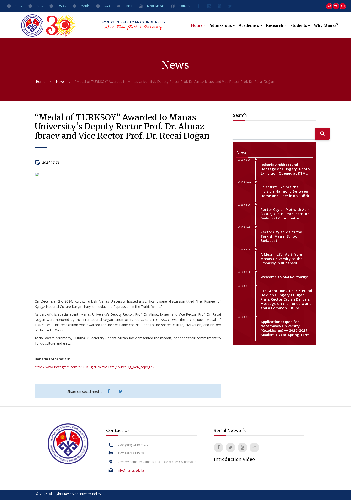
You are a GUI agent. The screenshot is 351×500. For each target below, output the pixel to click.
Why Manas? (326, 25)
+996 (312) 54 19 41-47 (133, 445)
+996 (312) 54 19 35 (131, 453)
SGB (107, 6)
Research (274, 25)
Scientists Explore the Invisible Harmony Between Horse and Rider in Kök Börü (285, 191)
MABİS (85, 6)
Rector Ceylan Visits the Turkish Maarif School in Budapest (282, 236)
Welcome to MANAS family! (284, 276)
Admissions (220, 25)
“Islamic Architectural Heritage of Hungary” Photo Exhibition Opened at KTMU (285, 169)
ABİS (40, 6)
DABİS (62, 6)
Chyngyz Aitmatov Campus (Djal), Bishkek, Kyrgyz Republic (157, 462)
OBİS (18, 6)
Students (298, 25)
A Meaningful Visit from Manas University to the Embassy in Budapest (282, 258)
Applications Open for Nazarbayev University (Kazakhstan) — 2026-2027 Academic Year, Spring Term (285, 328)
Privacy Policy (90, 493)
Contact (184, 6)
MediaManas (155, 6)
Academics (249, 25)
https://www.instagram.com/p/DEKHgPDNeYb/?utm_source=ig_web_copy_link (94, 367)
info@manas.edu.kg (131, 470)
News (60, 81)
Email (128, 6)
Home (196, 25)
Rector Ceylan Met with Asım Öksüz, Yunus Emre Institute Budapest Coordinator (286, 213)
